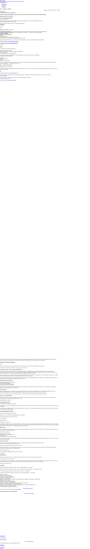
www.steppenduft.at (4, 63)
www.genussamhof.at (42, 31)
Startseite (45, 10)
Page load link (2, 547)
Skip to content (2, 0)
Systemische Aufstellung (17, 489)
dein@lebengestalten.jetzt (13, 43)
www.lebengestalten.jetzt (12, 80)
